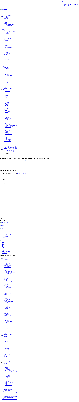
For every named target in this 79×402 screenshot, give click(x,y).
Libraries (6, 112)
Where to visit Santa (7, 374)
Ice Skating (6, 137)
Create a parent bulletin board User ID (7, 234)
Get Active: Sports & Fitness (9, 55)
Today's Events (6, 18)
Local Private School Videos (7, 38)
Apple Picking (7, 52)
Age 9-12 (6, 82)
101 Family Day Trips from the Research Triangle (10, 147)
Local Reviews (7, 308)
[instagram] (3, 247)
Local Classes (5, 90)
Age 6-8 (6, 81)
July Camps (6, 86)
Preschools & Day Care (7, 36)
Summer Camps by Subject (7, 69)
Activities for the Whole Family (9, 28)
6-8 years (7, 213)
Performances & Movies (8, 288)
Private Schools (6, 37)
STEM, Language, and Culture (9, 75)
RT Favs (3, 145)
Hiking (6, 138)
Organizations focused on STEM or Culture (11, 360)
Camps (3, 66)
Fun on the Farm (6, 32)
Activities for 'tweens (8, 273)
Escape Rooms (5, 34)
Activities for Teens (7, 274)
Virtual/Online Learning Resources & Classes (9, 388)
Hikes (6, 50)
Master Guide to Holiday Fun (9, 126)
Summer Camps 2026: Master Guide (8, 68)
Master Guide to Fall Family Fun (6, 155)
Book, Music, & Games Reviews (9, 64)
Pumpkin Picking (7, 53)
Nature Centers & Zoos (8, 295)
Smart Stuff (5, 110)
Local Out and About (23, 213)
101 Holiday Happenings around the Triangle (11, 125)
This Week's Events (6, 22)
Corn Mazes (6, 122)
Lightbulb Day (7, 133)
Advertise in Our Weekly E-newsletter (9, 397)
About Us (3, 249)
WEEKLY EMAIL (5, 149)
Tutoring (5, 109)
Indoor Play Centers (6, 33)
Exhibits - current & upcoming (9, 111)
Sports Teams (7, 57)
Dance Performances (8, 44)
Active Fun (5, 54)
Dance (6, 73)
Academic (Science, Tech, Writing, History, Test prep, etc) (12, 346)
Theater (6, 72)
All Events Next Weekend (7, 21)
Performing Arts (7, 96)
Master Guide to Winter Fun (9, 136)
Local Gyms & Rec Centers (8, 302)
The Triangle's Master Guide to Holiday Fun (9, 124)
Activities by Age (6, 23)
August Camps (7, 87)
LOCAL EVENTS (4, 16)
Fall (2, 116)
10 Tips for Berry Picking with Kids (22, 173)
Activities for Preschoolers (8, 25)
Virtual (3, 142)
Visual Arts (6, 98)
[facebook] (3, 242)
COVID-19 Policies (4, 235)
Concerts (6, 40)
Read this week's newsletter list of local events (10, 150)
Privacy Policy (4, 252)
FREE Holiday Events (8, 375)
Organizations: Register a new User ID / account (70, 5)
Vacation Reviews (7, 309)
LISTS (3, 29)
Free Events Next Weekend (7, 14)
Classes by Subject (7, 91)
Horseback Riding (7, 94)
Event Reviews (7, 65)
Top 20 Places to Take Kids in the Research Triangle (10, 146)
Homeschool (7, 102)
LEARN (3, 89)
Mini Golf (6, 51)
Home (63, 1)
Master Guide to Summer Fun (7, 141)
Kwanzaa (6, 132)
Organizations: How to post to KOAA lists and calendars (71, 4)
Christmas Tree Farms (8, 127)
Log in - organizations (5, 233)
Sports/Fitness (7, 74)
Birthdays (5, 30)
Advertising (3, 237)
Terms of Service (4, 253)
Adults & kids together (17, 213)
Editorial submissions (5, 236)
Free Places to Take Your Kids (7, 15)
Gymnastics (6, 339)
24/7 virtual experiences (7, 144)
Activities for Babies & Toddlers (9, 24)
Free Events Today (6, 259)
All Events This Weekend (7, 266)
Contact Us (3, 250)
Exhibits (6, 46)
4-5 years (4, 213)
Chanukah (6, 131)
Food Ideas (6, 60)
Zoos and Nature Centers (8, 139)
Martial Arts (6, 95)
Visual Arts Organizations (8, 47)
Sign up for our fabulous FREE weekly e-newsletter (10, 151)
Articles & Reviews (6, 59)
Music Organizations (8, 41)
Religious (6, 79)
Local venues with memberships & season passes (10, 281)
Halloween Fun (7, 120)
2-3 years (2, 213)
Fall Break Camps (6, 67)
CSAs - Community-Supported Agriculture (9, 31)
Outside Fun (5, 294)
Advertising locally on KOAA (6, 251)
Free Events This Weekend (7, 13)
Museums (6, 45)
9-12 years (9, 213)
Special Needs (5, 58)
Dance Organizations (8, 43)
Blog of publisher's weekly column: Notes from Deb (10, 148)
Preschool (6, 80)
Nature (6, 76)
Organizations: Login (66, 3)
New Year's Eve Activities (8, 134)
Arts (4, 39)
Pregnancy (6, 105)
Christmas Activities (7, 130)
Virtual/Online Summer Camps (8, 88)
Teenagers (6, 83)
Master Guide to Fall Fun (7, 17)
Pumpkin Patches (7, 123)
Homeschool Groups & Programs (8, 115)
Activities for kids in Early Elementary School (11, 26)
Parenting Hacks (7, 61)
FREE (3, 258)
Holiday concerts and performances (9, 380)
